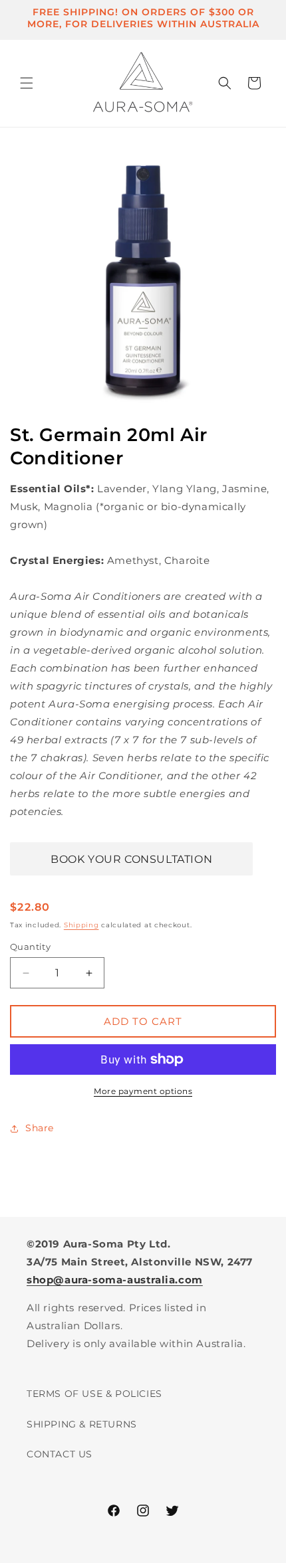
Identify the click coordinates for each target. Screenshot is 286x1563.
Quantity (30, 946)
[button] (26, 83)
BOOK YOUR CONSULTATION (131, 859)
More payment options (143, 1091)
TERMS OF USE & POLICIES (94, 1394)
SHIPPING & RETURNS (82, 1424)
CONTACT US (59, 1454)
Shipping (81, 925)
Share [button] (39, 1128)
